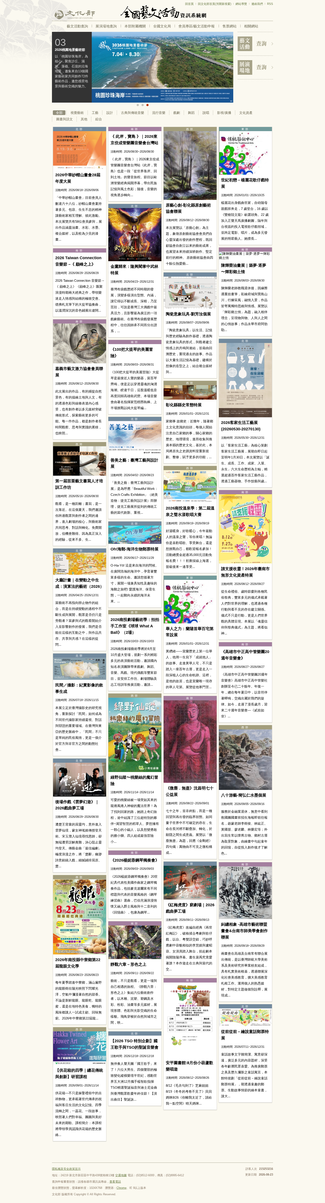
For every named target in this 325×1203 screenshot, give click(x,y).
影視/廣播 (224, 113)
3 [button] (147, 105)
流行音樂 (158, 113)
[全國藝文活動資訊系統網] (162, 12)
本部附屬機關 (135, 26)
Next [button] (226, 68)
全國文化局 (162, 26)
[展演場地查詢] (255, 67)
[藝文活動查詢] (255, 43)
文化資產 (245, 113)
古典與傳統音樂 (132, 113)
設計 (109, 113)
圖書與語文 (64, 119)
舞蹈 (191, 113)
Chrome (121, 1188)
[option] (142, 67)
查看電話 (115, 1181)
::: (53, 2)
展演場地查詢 (106, 26)
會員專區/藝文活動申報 (196, 26)
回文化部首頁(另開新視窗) (214, 4)
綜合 (98, 119)
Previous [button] (58, 68)
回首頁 (189, 4)
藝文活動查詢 (77, 26)
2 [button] (142, 105)
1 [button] (138, 105)
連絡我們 (257, 4)
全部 (59, 113)
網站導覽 (241, 4)
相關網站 (251, 26)
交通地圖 (121, 1175)
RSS (270, 4)
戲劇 (176, 113)
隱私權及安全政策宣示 (66, 1168)
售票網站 (229, 26)
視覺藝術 (77, 113)
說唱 (206, 113)
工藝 (95, 113)
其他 (84, 119)
